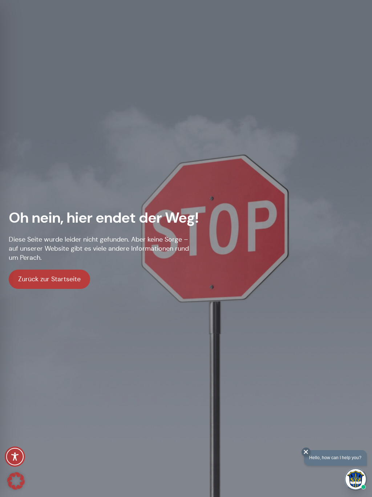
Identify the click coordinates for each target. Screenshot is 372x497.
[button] (16, 481)
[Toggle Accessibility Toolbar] (14, 456)
